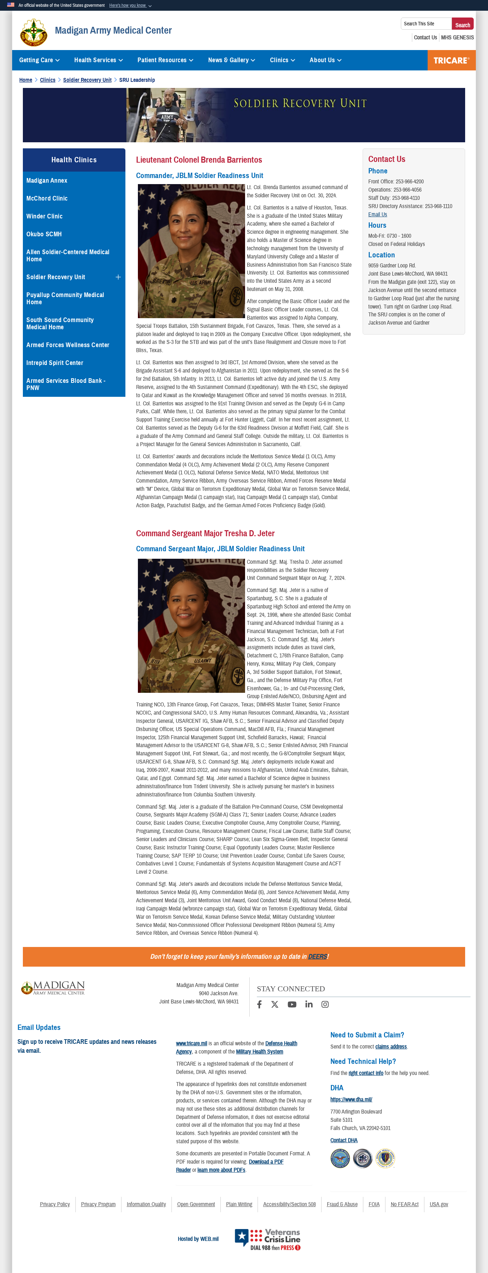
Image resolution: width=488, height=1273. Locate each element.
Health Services (95, 60)
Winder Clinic (44, 216)
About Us (322, 60)
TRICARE (452, 60)
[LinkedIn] (309, 1005)
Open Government (196, 1204)
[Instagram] (325, 1005)
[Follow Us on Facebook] (259, 1005)
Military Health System (259, 1051)
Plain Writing (239, 1204)
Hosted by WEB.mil (198, 1239)
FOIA (374, 1204)
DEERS (317, 956)
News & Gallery (228, 60)
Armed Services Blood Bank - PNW (65, 384)
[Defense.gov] (340, 1157)
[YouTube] (292, 1005)
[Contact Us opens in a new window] (425, 37)
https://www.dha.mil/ (351, 1099)
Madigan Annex (46, 180)
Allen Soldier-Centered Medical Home (68, 255)
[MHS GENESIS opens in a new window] (457, 37)
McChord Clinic (47, 198)
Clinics (279, 60)
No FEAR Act (405, 1204)
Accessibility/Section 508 (289, 1204)
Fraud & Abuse (342, 1204)
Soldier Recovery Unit (55, 277)
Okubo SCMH (44, 234)
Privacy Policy (55, 1204)
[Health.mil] (363, 1157)
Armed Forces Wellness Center (68, 345)
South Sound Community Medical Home (60, 323)
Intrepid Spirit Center (54, 363)
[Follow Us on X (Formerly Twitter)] (275, 1005)
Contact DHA (344, 1140)
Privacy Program (98, 1204)
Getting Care (36, 60)
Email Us (377, 214)
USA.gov (439, 1204)
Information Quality (146, 1204)
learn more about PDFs (221, 1170)
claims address (391, 1046)
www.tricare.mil (191, 1043)
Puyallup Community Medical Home (65, 298)
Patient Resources (162, 60)
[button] (131, 5)
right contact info (366, 1073)
